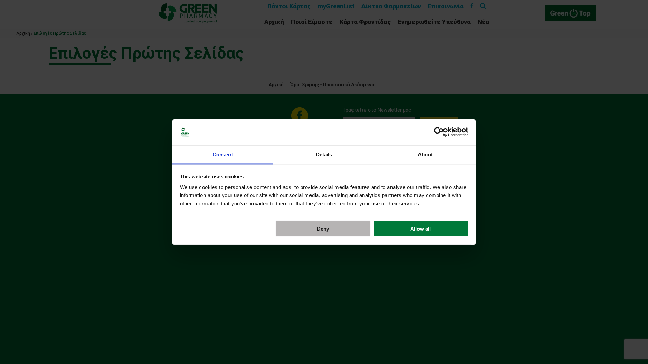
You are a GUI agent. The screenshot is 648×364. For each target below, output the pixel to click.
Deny (323, 229)
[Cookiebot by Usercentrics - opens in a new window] (438, 132)
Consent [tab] (223, 154)
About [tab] (425, 154)
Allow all (420, 229)
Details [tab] (324, 154)
